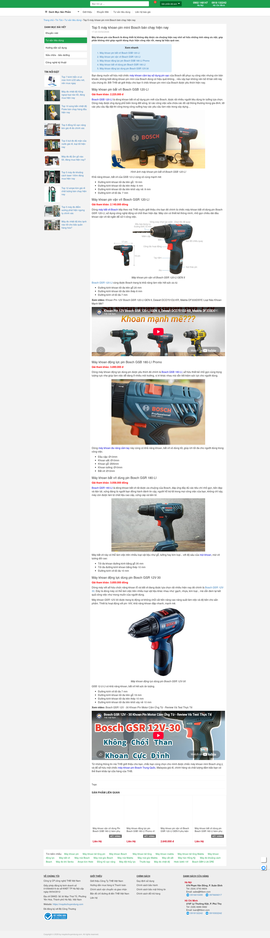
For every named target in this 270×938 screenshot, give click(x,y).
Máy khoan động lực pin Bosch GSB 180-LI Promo (125, 60)
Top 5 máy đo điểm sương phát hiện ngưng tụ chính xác (73, 210)
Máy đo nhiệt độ (162, 861)
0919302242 (215, 913)
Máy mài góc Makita (148, 857)
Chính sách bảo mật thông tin (151, 889)
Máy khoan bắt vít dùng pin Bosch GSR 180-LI (123, 64)
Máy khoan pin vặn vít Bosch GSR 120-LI (120, 56)
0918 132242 (219, 4)
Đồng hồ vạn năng (106, 861)
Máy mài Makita (125, 857)
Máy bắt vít (64, 857)
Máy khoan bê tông (142, 853)
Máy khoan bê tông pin (94, 853)
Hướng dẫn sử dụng (56, 47)
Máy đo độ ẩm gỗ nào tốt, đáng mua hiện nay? (74, 158)
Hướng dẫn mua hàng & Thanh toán (108, 885)
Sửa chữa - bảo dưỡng (58, 55)
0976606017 (215, 894)
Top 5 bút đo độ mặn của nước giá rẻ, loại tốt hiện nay (74, 143)
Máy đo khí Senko (65, 861)
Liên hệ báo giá (142, 11)
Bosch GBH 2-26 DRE (203, 861)
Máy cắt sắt (167, 857)
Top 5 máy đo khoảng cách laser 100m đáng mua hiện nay (73, 175)
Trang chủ (49, 20)
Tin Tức (59, 20)
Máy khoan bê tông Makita (191, 853)
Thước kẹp (145, 861)
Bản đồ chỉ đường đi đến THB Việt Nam (109, 893)
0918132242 (196, 913)
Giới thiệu (87, 11)
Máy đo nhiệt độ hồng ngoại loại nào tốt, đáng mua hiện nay (73, 94)
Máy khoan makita (165, 853)
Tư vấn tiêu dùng (121, 11)
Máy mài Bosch (82, 857)
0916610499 (196, 894)
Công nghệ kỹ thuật (56, 62)
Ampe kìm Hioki (85, 861)
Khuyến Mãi (103, 11)
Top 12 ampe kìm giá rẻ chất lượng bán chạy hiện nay (74, 191)
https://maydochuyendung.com (68, 904)
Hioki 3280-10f (181, 861)
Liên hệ (94, 897)
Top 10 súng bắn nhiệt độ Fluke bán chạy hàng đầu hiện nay (74, 109)
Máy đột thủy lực (127, 861)
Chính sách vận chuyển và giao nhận (108, 889)
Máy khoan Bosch (118, 853)
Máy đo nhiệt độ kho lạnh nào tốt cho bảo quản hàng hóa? (74, 224)
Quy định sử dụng (145, 880)
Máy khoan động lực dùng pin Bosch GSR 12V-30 (124, 68)
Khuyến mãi (52, 33)
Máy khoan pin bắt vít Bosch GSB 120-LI (120, 52)
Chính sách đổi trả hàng (148, 893)
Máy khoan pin (71, 853)
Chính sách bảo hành (147, 885)
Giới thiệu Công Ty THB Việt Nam (106, 880)
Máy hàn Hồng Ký (186, 857)
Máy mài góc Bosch (103, 857)
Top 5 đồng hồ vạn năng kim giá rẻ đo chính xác (74, 126)
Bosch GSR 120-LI (102, 282)
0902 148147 (200, 4)
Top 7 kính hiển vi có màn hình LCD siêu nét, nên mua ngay (73, 80)
